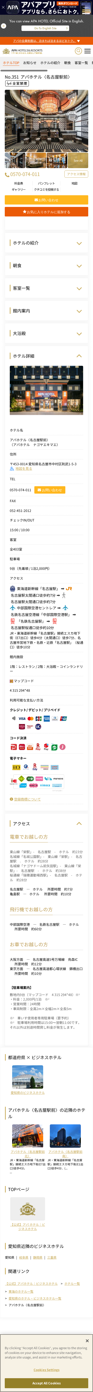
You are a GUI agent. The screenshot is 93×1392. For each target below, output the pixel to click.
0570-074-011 (25, 174)
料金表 (18, 183)
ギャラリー (19, 189)
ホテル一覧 (72, 1283)
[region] (46, 64)
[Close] (87, 1341)
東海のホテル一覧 (21, 1291)
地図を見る (24, 468)
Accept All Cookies (46, 1383)
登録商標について (27, 799)
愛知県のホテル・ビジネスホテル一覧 (35, 1298)
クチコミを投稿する (46, 189)
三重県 (52, 1257)
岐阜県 (23, 1257)
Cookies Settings (46, 1369)
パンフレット (46, 183)
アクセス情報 (76, 174)
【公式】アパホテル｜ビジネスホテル (31, 1284)
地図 (74, 183)
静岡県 (37, 1257)
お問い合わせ (52, 490)
